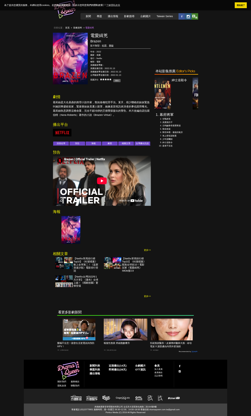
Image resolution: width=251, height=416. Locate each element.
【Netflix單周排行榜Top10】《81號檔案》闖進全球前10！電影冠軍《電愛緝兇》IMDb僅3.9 (134, 264)
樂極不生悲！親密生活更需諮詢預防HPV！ (75, 345)
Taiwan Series (165, 16)
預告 (77, 143)
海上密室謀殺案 (169, 136)
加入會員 (158, 369)
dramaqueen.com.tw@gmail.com (164, 409)
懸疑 (111, 45)
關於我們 (62, 381)
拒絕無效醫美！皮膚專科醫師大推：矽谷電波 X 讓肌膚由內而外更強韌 (171, 345)
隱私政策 (62, 385)
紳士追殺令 (167, 142)
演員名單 (61, 143)
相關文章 (126, 143)
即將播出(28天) (118, 369)
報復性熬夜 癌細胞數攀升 (117, 343)
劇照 (110, 143)
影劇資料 (77, 27)
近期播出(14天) (118, 365)
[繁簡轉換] (195, 16)
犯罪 (104, 45)
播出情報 (113, 16)
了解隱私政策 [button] (113, 5)
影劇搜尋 (129, 16)
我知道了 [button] (241, 5)
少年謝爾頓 (167, 139)
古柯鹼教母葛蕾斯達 (171, 125)
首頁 (67, 27)
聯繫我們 (75, 385)
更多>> (147, 250)
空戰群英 (166, 119)
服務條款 (75, 381)
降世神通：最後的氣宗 (172, 132)
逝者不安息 (167, 146)
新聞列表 (95, 365)
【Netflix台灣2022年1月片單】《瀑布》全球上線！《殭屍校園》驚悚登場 (85, 281)
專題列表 (95, 369)
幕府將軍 (167, 115)
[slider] (106, 79)
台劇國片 (145, 16)
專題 (99, 16)
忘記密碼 (158, 375)
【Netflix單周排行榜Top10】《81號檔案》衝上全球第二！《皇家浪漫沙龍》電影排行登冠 (85, 264)
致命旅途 (166, 129)
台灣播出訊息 (142, 143)
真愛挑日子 (167, 122)
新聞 (88, 16)
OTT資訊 (140, 369)
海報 (93, 143)
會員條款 (158, 372)
